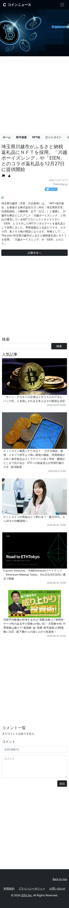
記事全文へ (34, 253)
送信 (62, 783)
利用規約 (9, 888)
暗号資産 (21, 137)
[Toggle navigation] (62, 4)
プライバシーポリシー (31, 888)
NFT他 (36, 137)
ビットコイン (53, 137)
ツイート (53, 189)
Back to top (60, 879)
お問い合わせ (57, 888)
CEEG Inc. (26, 895)
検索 (59, 346)
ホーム (7, 137)
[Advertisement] (34, 93)
